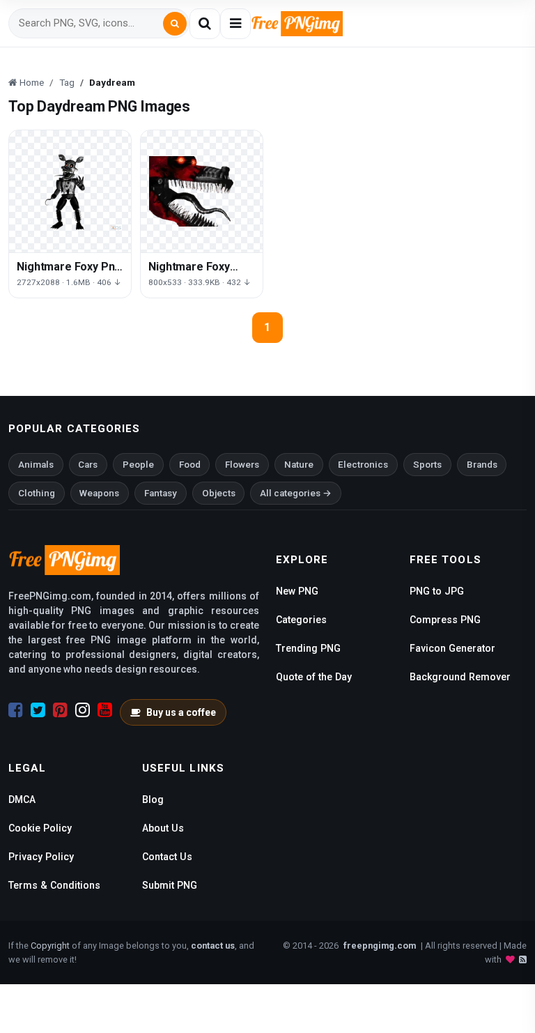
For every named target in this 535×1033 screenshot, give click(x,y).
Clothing (36, 493)
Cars (88, 464)
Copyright (50, 945)
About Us (163, 828)
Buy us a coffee (181, 712)
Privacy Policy (41, 857)
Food (190, 464)
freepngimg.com (379, 945)
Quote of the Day (314, 677)
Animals (36, 464)
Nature (298, 464)
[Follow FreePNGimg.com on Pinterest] (60, 710)
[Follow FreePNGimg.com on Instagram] (82, 710)
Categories (301, 620)
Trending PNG (308, 648)
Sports (427, 464)
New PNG (297, 591)
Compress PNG (445, 620)
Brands (482, 464)
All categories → (296, 493)
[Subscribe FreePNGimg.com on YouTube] (105, 710)
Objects (218, 493)
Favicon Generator (452, 648)
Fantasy (160, 493)
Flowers (242, 464)
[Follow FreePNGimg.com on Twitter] (38, 710)
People (138, 464)
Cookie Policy (40, 828)
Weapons (99, 493)
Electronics (363, 464)
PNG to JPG (437, 591)
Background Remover (460, 677)
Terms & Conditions (54, 885)
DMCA (22, 799)
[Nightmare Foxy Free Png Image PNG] (202, 191)
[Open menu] (235, 23)
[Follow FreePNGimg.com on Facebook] (15, 710)
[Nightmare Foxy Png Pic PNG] (70, 191)
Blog (153, 799)
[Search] (175, 24)
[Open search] (204, 23)
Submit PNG (169, 885)
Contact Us (167, 857)
